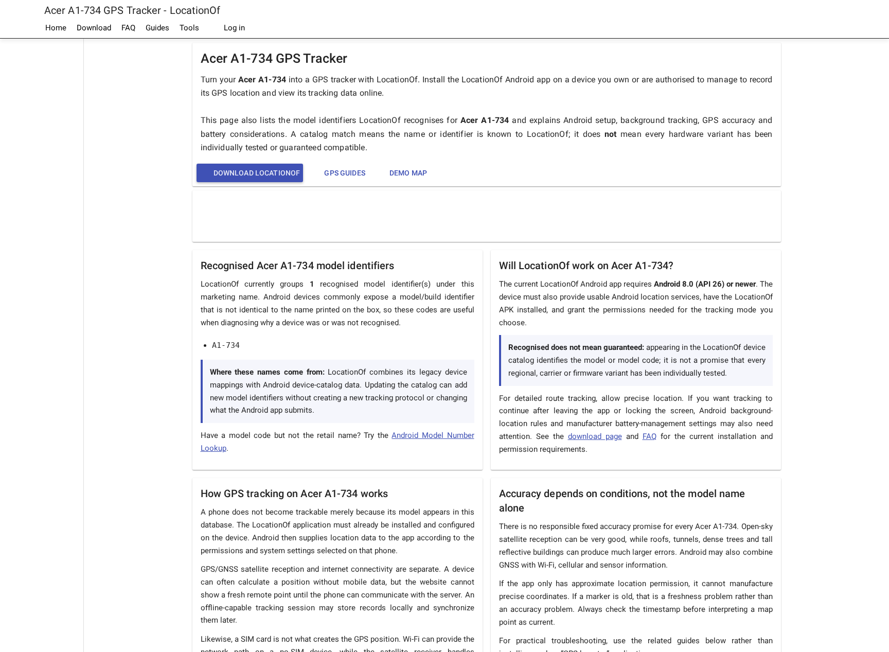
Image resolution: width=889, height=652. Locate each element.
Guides (157, 27)
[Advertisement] (42, 193)
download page (595, 436)
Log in (233, 27)
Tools (189, 27)
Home (55, 27)
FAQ (128, 27)
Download (94, 27)
